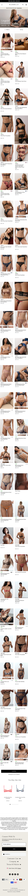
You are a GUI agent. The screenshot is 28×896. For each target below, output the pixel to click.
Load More (14, 771)
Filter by (7, 29)
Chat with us (7, 854)
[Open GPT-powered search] (23, 4)
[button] (26, 1)
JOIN (14, 849)
